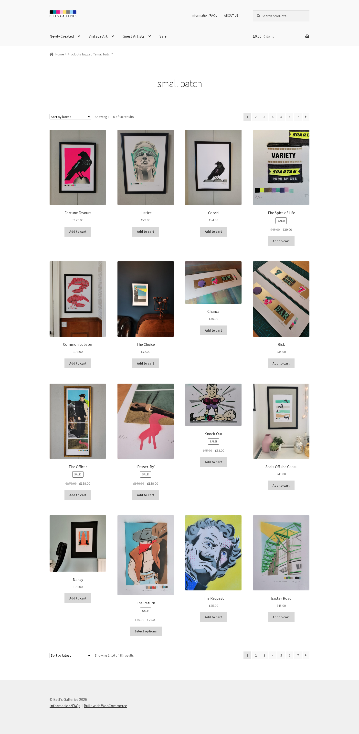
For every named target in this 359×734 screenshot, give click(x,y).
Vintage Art (98, 36)
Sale (163, 36)
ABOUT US (231, 15)
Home (59, 54)
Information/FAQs (204, 15)
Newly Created (62, 36)
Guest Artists (134, 36)
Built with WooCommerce (105, 705)
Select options (146, 631)
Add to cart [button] (77, 231)
